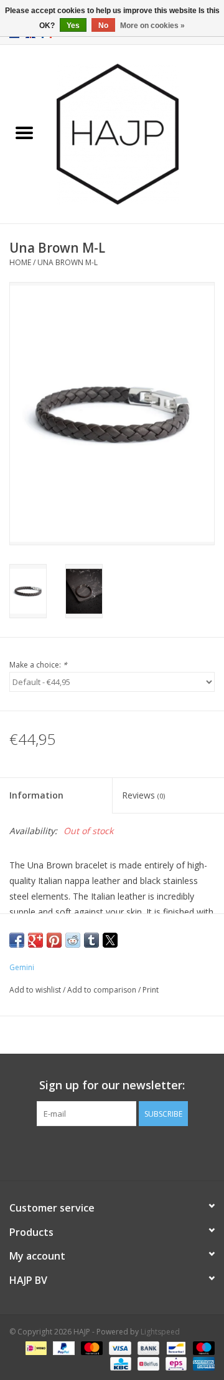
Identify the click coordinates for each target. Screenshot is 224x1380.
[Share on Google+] (35, 940)
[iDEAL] (35, 1347)
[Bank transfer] (147, 1347)
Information (36, 795)
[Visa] (119, 1347)
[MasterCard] (91, 1347)
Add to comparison (102, 989)
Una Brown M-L (67, 262)
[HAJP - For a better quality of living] (136, 133)
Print (150, 989)
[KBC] (119, 1363)
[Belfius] (147, 1363)
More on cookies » (152, 25)
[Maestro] (202, 1347)
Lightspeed (160, 1331)
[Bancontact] (175, 1347)
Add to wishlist (36, 989)
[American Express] (202, 1363)
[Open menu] (24, 132)
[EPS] (175, 1363)
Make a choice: (38, 664)
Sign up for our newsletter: (112, 1085)
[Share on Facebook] (16, 940)
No (103, 25)
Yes (73, 25)
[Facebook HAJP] (90, 1152)
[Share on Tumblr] (91, 940)
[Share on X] (110, 940)
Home (20, 262)
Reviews (143, 795)
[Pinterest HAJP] (112, 1152)
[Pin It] (54, 940)
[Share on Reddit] (72, 940)
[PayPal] (63, 1347)
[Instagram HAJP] (134, 1152)
